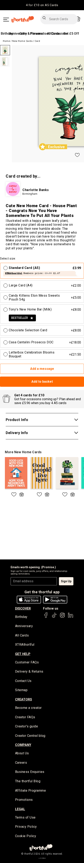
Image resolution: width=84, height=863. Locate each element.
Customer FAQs (27, 662)
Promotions (24, 800)
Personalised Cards (45, 33)
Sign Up (66, 581)
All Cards (22, 635)
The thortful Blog (28, 781)
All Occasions (57, 33)
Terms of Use (25, 817)
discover (23, 608)
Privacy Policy (26, 827)
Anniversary (18, 33)
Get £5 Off (71, 33)
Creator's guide (26, 726)
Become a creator (28, 708)
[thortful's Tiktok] (54, 617)
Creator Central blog (30, 736)
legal (20, 809)
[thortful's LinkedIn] (70, 617)
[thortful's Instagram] (62, 617)
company (23, 745)
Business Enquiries (29, 772)
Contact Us (23, 681)
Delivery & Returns (29, 671)
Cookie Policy (25, 836)
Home (6, 41)
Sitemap (21, 690)
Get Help (22, 654)
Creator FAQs (25, 717)
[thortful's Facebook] (46, 617)
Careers (21, 763)
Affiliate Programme (30, 790)
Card (37, 41)
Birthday (7, 33)
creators (23, 699)
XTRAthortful (24, 644)
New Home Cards (22, 41)
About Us (22, 753)
